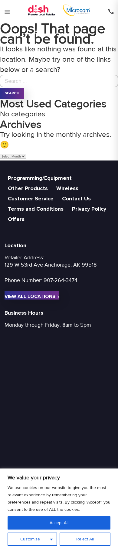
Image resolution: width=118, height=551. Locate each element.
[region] (59, 509)
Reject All (85, 539)
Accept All (59, 522)
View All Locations (30, 296)
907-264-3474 (60, 280)
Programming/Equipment (40, 178)
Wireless (67, 188)
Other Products (28, 188)
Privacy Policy (89, 209)
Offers (16, 219)
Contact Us (76, 198)
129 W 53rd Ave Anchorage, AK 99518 (51, 264)
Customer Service (31, 198)
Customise (30, 539)
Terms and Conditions (36, 209)
